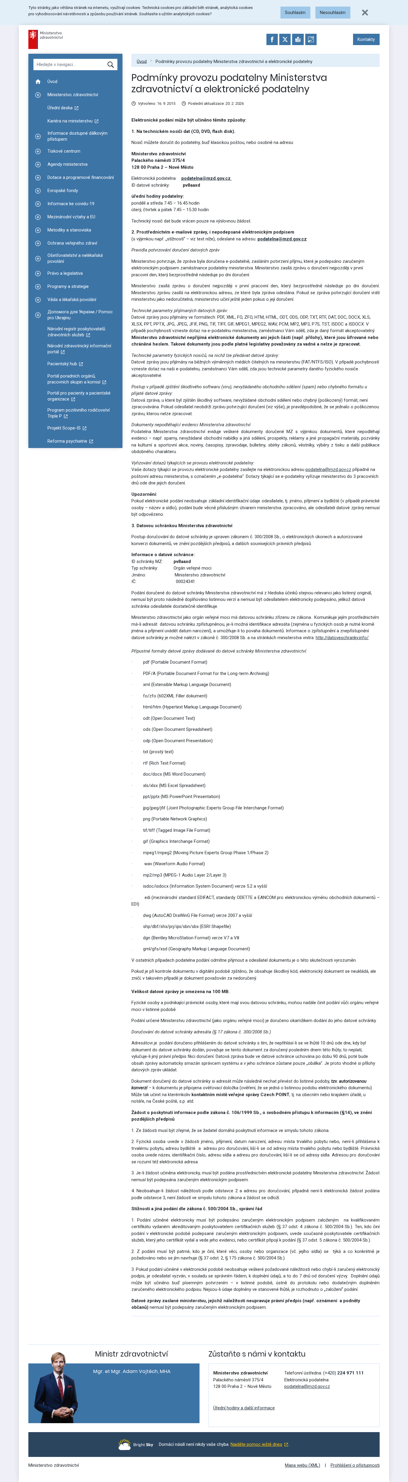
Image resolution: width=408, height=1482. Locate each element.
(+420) (343, 1373)
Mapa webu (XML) (302, 1465)
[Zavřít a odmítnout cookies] (365, 12)
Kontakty (366, 39)
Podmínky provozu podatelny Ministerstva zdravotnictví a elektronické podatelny (234, 61)
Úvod (142, 61)
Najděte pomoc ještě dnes (256, 1444)
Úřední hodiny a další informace (244, 1408)
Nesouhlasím (333, 12)
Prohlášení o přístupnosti (355, 1465)
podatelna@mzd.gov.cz (206, 178)
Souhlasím (295, 12)
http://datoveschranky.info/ (342, 637)
